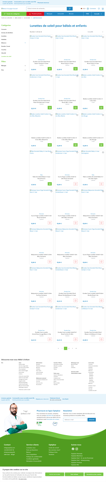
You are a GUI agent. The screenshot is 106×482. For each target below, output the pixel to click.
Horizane (67, 175)
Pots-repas (38, 370)
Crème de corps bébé (24, 376)
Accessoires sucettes (58, 364)
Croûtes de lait (57, 378)
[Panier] (103, 8)
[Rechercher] (70, 8)
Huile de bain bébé (23, 384)
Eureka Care (41, 59)
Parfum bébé (22, 364)
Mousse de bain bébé (24, 385)
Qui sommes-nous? (54, 450)
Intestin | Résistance (58, 375)
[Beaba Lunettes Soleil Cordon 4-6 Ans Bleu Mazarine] (41, 124)
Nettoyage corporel (23, 387)
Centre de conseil (54, 448)
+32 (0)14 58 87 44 (9, 450)
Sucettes (56, 367)
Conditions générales (32, 459)
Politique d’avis (53, 452)
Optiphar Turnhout (76, 462)
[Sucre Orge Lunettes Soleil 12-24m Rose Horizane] (67, 161)
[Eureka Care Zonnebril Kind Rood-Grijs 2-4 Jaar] (93, 46)
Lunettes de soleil (6, 56)
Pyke (41, 175)
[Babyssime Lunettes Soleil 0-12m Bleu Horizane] (67, 239)
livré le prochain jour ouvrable (25, 2)
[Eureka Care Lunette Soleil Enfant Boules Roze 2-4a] (93, 278)
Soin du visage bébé (23, 366)
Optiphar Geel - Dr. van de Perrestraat (82, 458)
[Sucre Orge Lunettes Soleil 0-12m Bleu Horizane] (93, 239)
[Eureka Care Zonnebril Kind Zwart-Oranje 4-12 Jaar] (41, 46)
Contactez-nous (30, 448)
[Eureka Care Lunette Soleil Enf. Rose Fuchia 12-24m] (67, 317)
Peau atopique (22, 369)
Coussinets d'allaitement (41, 379)
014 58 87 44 (49, 415)
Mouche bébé (74, 364)
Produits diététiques (40, 366)
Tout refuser (74, 474)
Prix (2, 70)
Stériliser (91, 380)
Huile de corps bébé (23, 377)
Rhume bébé (57, 383)
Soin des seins (39, 383)
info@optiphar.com (9, 448)
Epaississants (39, 374)
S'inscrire (91, 420)
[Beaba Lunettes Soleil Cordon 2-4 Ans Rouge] (93, 124)
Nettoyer (91, 378)
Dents (55, 381)
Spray (72, 366)
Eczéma (20, 374)
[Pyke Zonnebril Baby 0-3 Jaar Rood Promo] (41, 161)
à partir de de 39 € (8, 2)
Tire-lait (38, 381)
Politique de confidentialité (34, 457)
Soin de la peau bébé (24, 367)
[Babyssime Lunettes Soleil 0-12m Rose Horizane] (93, 200)
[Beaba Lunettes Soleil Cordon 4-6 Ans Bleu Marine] (67, 124)
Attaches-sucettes (58, 366)
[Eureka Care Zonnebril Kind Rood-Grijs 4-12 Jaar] (67, 46)
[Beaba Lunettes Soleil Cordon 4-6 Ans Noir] (93, 85)
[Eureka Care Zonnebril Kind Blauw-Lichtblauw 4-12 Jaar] (93, 317)
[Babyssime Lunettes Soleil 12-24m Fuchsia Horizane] (41, 278)
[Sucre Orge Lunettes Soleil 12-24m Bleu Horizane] (67, 200)
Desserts (38, 364)
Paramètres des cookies (94, 474)
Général (91, 374)
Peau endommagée (23, 370)
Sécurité (3, 53)
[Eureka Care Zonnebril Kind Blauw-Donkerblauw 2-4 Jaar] (67, 278)
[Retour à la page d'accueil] (9, 9)
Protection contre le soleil (24, 389)
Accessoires (38, 384)
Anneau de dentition (7, 33)
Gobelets (3, 39)
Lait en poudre (39, 372)
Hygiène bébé (22, 381)
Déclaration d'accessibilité (33, 461)
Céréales (38, 369)
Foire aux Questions (32, 450)
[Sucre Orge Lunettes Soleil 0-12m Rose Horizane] (41, 200)
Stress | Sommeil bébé (59, 379)
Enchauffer (91, 382)
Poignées (91, 375)
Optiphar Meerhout (76, 456)
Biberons (3, 43)
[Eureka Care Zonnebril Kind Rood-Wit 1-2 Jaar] (67, 85)
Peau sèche (21, 372)
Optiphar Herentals (76, 454)
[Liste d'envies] (99, 8)
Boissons (38, 367)
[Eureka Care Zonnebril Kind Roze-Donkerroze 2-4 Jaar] (41, 85)
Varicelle (56, 384)
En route (91, 377)
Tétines (55, 369)
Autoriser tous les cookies (54, 474)
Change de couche (23, 379)
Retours (28, 452)
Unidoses (73, 367)
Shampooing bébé (23, 382)
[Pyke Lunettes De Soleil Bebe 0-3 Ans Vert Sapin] (93, 161)
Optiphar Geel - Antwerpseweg (80, 460)
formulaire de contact (53, 419)
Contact (7, 445)
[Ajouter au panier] (50, 68)
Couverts (3, 29)
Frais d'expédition (31, 454)
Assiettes (3, 36)
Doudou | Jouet (5, 46)
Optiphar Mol (75, 465)
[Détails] (76, 184)
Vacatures (51, 454)
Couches (3, 50)
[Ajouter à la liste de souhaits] (51, 37)
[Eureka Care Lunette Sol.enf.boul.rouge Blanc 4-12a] (41, 317)
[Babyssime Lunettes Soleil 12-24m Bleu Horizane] (41, 239)
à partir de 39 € (6, 399)
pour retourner (42, 399)
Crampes (56, 376)
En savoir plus (23, 479)
